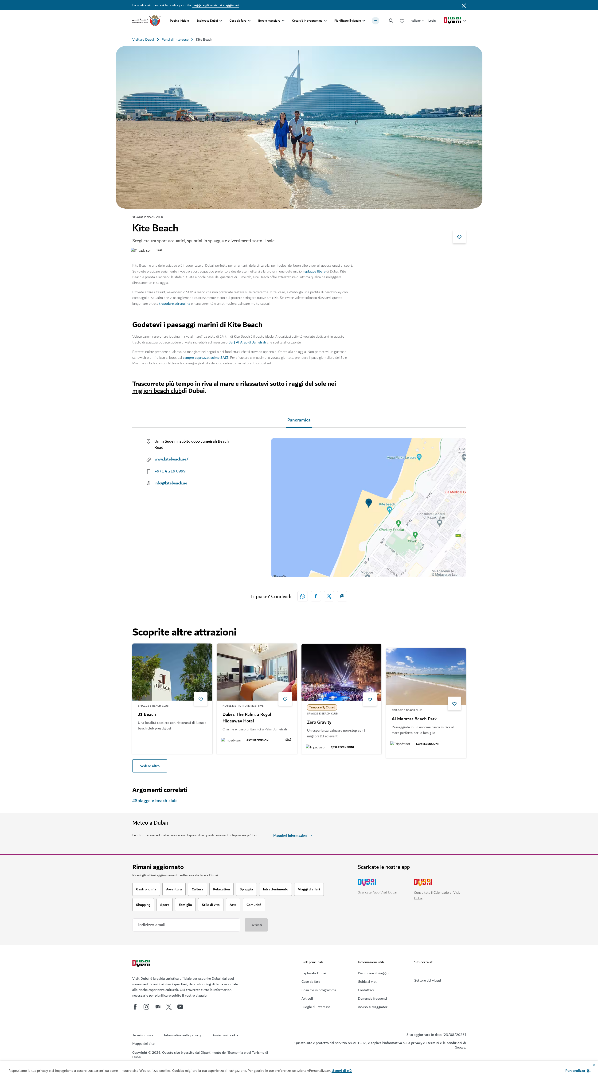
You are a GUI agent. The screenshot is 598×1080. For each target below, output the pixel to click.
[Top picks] (402, 20)
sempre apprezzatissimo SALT (205, 358)
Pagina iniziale (179, 20)
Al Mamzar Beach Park (414, 714)
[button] (577, 1070)
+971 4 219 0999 (170, 471)
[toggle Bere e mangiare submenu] (283, 21)
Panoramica (299, 420)
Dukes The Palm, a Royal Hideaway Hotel (247, 718)
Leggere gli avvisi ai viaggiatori (215, 5)
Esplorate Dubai (207, 20)
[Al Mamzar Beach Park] (426, 672)
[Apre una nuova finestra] (316, 596)
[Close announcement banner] (464, 5)
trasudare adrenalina (174, 303)
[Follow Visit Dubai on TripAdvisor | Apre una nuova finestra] (157, 1007)
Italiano (415, 20)
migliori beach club (157, 391)
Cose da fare (238, 20)
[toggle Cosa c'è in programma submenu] (325, 21)
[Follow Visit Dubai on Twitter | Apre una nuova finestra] (169, 1007)
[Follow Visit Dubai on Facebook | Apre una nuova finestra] (135, 1007)
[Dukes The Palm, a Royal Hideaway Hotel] (257, 672)
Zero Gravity (319, 722)
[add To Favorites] (459, 236)
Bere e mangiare (269, 20)
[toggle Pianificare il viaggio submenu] (363, 21)
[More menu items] (375, 20)
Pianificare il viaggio (347, 20)
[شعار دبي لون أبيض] (141, 964)
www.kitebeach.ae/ (171, 459)
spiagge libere (315, 271)
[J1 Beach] (172, 672)
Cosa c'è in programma (307, 20)
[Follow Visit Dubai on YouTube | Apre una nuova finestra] (180, 1007)
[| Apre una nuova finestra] (146, 1007)
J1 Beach (147, 714)
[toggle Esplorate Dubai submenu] (220, 21)
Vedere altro (150, 766)
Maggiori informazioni (290, 835)
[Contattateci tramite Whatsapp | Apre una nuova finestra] (302, 596)
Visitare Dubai (143, 39)
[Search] (391, 20)
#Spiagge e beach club (154, 801)
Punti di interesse (175, 39)
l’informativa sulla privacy (402, 1043)
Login (432, 20)
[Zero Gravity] (341, 672)
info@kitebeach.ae (171, 483)
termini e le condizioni (445, 1043)
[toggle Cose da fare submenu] (249, 21)
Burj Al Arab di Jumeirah (247, 342)
